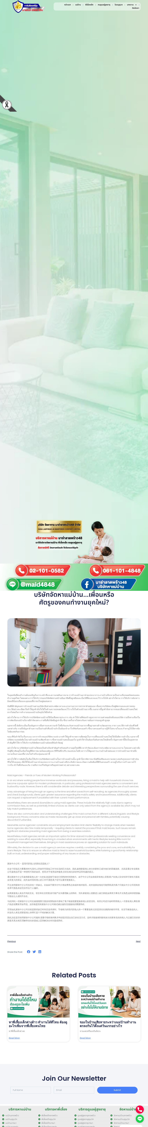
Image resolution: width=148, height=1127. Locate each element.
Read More (14, 1038)
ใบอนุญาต (119, 4)
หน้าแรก (67, 4)
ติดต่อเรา (135, 8)
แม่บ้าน (78, 4)
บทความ (130, 4)
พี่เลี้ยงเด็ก (89, 4)
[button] (28, 951)
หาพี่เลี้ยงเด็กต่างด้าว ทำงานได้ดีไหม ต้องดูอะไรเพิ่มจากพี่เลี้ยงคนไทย (38, 1024)
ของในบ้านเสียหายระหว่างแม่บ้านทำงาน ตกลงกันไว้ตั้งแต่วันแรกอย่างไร (108, 1024)
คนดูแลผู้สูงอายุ (104, 4)
